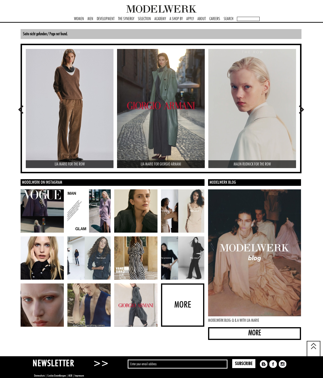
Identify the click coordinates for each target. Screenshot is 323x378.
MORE (254, 333)
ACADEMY (160, 19)
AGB (70, 375)
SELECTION (144, 19)
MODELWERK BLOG (223, 182)
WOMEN (79, 19)
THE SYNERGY (126, 19)
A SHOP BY (176, 19)
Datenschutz (39, 375)
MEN (90, 19)
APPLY (190, 19)
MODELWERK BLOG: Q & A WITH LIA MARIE (233, 320)
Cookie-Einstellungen (56, 375)
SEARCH (228, 19)
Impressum (79, 375)
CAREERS (214, 19)
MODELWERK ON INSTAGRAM (42, 182)
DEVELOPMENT (105, 19)
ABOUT (201, 19)
